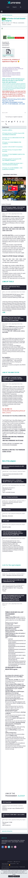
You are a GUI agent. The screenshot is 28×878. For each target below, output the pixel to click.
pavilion (9, 24)
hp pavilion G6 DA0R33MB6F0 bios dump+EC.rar (14, 55)
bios (16, 22)
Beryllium (11, 861)
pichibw (3, 500)
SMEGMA (4, 471)
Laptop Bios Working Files (16, 513)
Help (18, 863)
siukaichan (4, 805)
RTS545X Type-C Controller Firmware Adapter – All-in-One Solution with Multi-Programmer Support (13, 379)
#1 (25, 112)
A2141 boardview (7, 802)
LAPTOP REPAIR (4, 866)
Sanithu (3, 573)
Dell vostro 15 (6, 570)
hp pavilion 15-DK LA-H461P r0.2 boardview (12, 146)
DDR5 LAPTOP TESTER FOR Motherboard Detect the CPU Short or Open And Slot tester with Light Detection (13, 80)
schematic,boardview (14, 866)
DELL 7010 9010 (6, 509)
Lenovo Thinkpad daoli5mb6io (10, 497)
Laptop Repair (5, 864)
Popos (3, 585)
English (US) (17, 861)
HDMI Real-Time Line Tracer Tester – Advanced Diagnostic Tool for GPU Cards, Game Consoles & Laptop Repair (13, 319)
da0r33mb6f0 (21, 22)
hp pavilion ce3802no (7, 130)
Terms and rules (5, 863)
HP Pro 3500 (6, 520)
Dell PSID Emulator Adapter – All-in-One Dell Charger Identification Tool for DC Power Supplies (14, 209)
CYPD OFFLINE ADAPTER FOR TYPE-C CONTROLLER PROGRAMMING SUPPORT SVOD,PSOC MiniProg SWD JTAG (13, 533)
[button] (1, 11)
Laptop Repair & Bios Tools (16, 213)
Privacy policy (13, 863)
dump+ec (4, 24)
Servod (3, 513)
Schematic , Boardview (17, 471)
